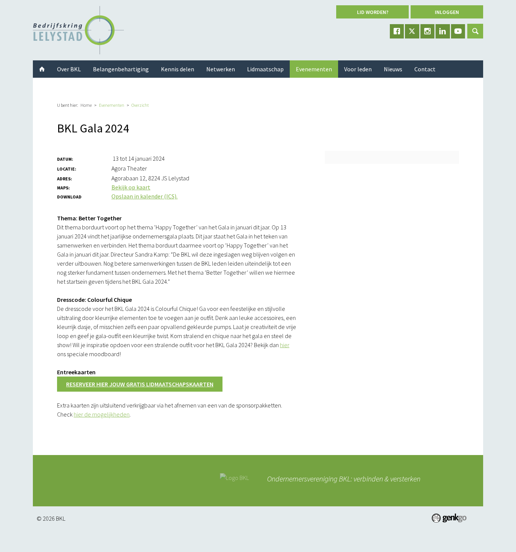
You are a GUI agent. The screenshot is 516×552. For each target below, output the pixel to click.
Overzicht (140, 105)
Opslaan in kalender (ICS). (144, 196)
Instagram (427, 31)
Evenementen (111, 105)
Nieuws (393, 69)
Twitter (412, 31)
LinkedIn (443, 31)
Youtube (458, 31)
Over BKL (69, 69)
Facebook (397, 31)
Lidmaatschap (265, 69)
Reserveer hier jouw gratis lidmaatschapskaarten (139, 384)
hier (284, 345)
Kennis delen (177, 69)
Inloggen (447, 12)
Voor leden (358, 69)
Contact (425, 69)
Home (86, 105)
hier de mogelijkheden (102, 414)
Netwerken (220, 69)
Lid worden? (372, 12)
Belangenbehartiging (121, 69)
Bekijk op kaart (130, 187)
